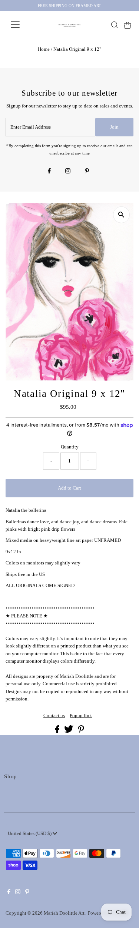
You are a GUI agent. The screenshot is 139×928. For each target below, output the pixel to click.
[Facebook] (49, 171)
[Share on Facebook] (57, 731)
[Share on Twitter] (69, 731)
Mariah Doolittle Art (64, 913)
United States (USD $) (30, 833)
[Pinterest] (87, 171)
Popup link (81, 715)
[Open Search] (114, 25)
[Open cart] (127, 25)
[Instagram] (67, 171)
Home (44, 49)
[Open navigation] (21, 25)
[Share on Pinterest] (81, 731)
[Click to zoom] (121, 214)
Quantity (70, 447)
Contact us (54, 715)
